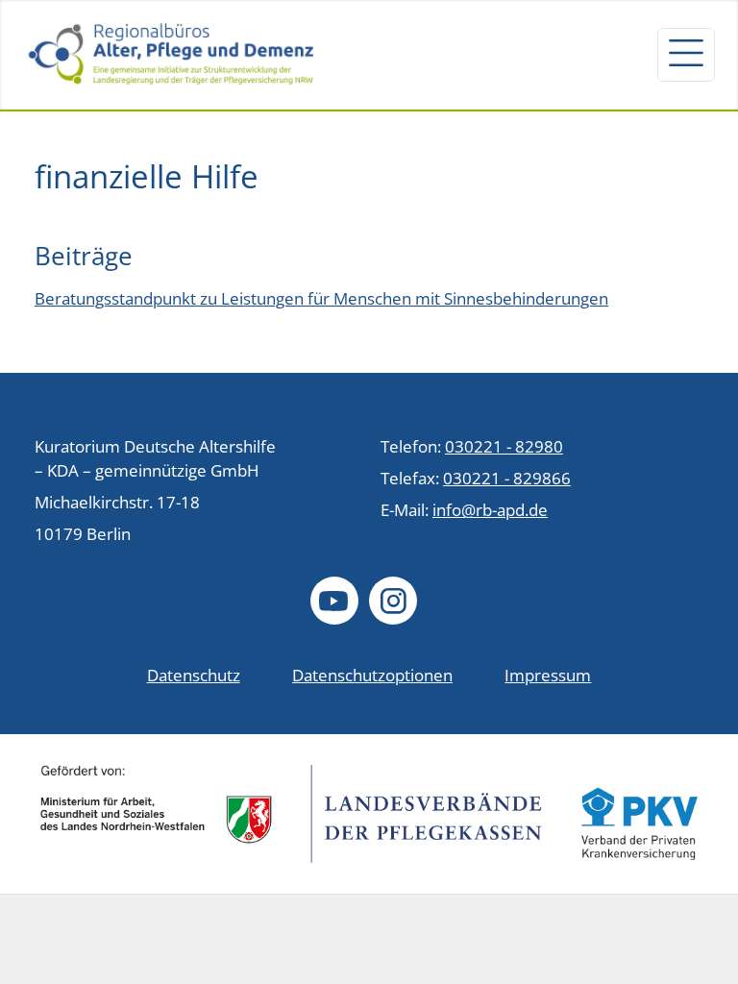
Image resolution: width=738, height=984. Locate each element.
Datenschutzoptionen (372, 675)
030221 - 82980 (504, 446)
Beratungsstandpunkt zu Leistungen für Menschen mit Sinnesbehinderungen (321, 298)
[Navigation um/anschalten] (686, 55)
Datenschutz (193, 675)
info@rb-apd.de (490, 510)
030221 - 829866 (507, 478)
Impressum (547, 675)
